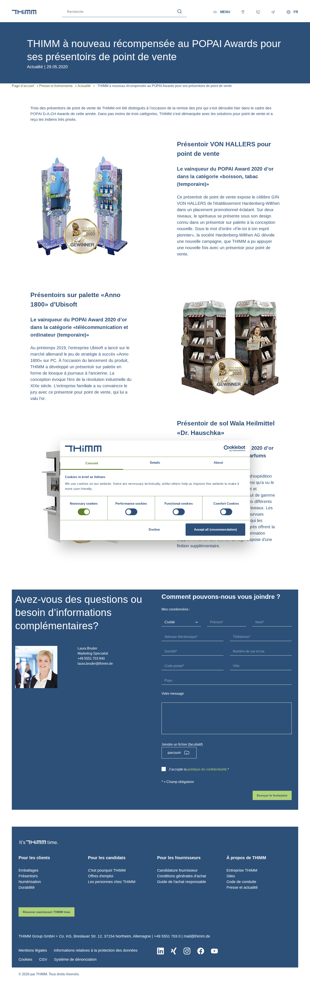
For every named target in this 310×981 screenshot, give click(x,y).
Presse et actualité (242, 887)
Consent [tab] (91, 463)
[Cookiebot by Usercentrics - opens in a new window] (226, 448)
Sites (230, 876)
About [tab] (218, 462)
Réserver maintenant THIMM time (46, 912)
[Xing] (174, 951)
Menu (225, 12)
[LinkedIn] (160, 951)
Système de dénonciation (75, 959)
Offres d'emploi (100, 876)
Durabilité (27, 887)
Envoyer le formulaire (272, 795)
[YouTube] (214, 951)
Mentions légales (33, 950)
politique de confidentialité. (207, 769)
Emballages (28, 870)
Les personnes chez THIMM (111, 882)
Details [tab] (155, 462)
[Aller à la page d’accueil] (24, 12)
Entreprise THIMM (241, 870)
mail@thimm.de (197, 936)
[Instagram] (186, 951)
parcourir (174, 752)
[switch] (131, 511)
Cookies (25, 959)
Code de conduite (241, 882)
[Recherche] (179, 11)
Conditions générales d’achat (181, 876)
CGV (43, 959)
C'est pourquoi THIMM (107, 870)
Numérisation (30, 882)
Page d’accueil (23, 86)
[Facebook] (200, 951)
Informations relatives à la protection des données (95, 950)
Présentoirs (28, 876)
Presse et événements (56, 86)
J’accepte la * (199, 769)
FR (296, 12)
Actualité (84, 86)
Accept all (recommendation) (215, 529)
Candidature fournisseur (177, 870)
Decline (154, 529)
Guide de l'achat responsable (181, 882)
